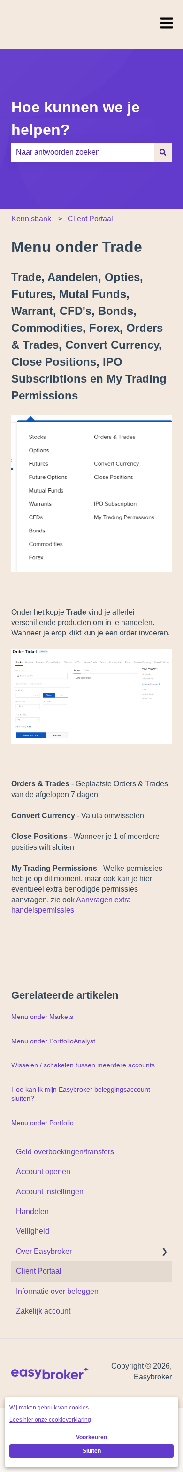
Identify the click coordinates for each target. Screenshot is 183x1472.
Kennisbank (31, 219)
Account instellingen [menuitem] (50, 1192)
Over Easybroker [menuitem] (44, 1251)
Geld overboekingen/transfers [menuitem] (65, 1152)
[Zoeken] (163, 152)
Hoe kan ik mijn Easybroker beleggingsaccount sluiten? (80, 1094)
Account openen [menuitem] (43, 1171)
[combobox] (82, 152)
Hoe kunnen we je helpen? (75, 118)
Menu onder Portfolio (42, 1123)
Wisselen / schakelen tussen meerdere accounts (83, 1065)
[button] (164, 1252)
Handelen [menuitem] (32, 1211)
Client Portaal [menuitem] (38, 1271)
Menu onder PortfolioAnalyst (53, 1041)
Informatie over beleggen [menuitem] (57, 1291)
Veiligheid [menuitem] (32, 1231)
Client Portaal (90, 219)
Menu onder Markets (42, 1016)
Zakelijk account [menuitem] (43, 1311)
